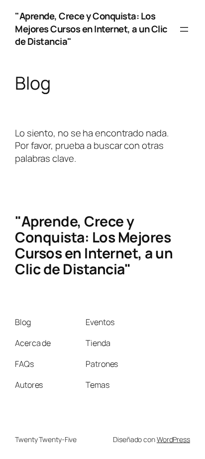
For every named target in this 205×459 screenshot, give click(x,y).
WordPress (173, 439)
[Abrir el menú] (184, 29)
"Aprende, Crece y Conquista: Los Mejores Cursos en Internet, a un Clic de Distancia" (91, 28)
